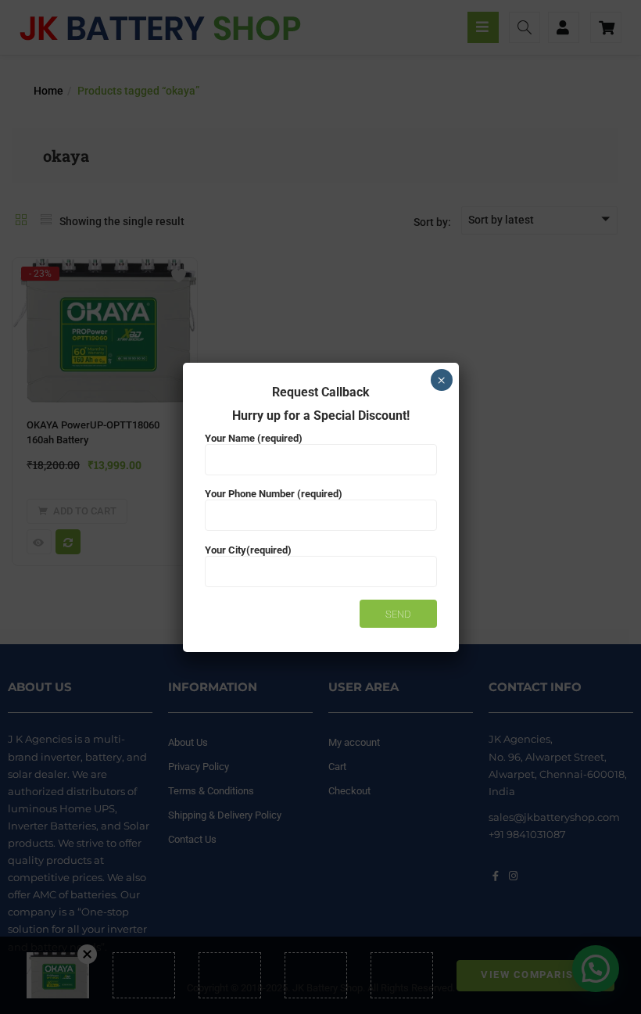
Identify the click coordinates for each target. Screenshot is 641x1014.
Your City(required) (248, 550)
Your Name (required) (254, 438)
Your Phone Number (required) (273, 494)
